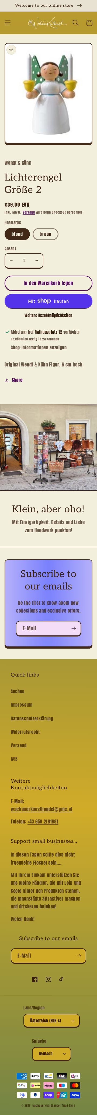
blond (17, 234)
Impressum (21, 705)
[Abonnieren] (74, 628)
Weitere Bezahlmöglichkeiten (48, 315)
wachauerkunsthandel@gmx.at (41, 809)
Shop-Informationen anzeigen (39, 347)
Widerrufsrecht (25, 732)
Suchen (18, 691)
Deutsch (46, 1054)
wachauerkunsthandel (46, 1105)
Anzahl (10, 248)
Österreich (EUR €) (45, 1020)
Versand (29, 212)
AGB (14, 759)
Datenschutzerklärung (32, 718)
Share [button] (17, 380)
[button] (8, 23)
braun (45, 234)
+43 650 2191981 (42, 821)
